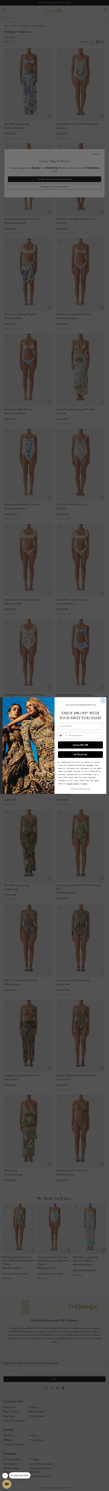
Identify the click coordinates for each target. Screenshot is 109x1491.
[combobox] (63, 735)
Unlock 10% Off (80, 744)
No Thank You (80, 754)
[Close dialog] (103, 700)
